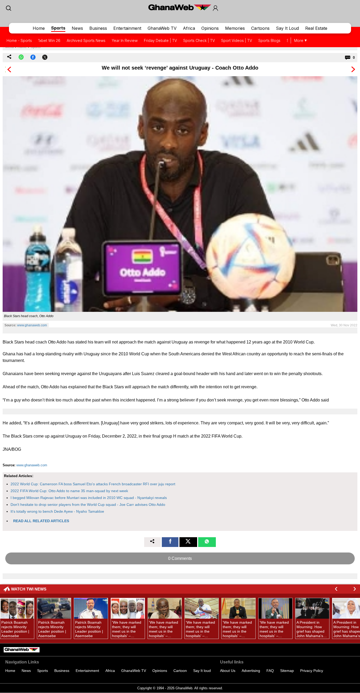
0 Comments (180, 558)
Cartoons (260, 28)
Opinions (210, 28)
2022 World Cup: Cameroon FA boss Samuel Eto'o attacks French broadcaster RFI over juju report (93, 484)
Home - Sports (19, 40)
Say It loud (202, 670)
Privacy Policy (311, 670)
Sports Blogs (269, 40)
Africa (189, 28)
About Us (227, 670)
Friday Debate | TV (160, 40)
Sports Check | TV (199, 40)
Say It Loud (287, 28)
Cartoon (180, 670)
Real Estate (316, 28)
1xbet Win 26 (49, 40)
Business (98, 28)
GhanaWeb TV (162, 28)
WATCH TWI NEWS (28, 589)
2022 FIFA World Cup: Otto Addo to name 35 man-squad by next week (69, 491)
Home (39, 28)
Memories (235, 28)
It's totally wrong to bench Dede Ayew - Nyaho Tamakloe (57, 511)
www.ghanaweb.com (32, 325)
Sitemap (287, 670)
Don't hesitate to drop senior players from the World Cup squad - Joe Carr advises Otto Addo (88, 504)
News (77, 28)
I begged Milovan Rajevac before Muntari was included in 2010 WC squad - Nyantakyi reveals (89, 498)
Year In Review (125, 40)
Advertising (251, 670)
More (298, 40)
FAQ (270, 670)
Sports (58, 28)
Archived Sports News (86, 40)
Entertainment (127, 28)
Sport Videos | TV (236, 40)
